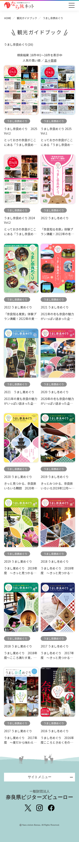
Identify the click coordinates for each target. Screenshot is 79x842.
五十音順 (50, 60)
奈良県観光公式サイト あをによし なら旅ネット (19, 5)
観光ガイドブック (27, 18)
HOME (7, 18)
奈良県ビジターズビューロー (39, 795)
